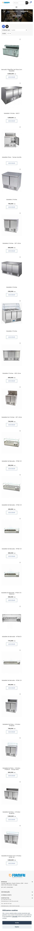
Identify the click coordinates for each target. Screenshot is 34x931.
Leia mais (14, 916)
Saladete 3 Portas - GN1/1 (11, 113)
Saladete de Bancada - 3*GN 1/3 (12, 461)
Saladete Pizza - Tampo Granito (11, 157)
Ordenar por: (6, 30)
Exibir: (4, 33)
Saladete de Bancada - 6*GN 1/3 (12, 548)
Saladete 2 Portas (11, 199)
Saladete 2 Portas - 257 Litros (12, 243)
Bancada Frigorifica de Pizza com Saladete (11, 70)
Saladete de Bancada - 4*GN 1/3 (12, 505)
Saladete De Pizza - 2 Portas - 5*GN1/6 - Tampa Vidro (12, 768)
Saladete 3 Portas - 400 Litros (12, 373)
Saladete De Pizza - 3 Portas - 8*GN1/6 (12, 812)
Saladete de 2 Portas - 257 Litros (12, 417)
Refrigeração (12, 11)
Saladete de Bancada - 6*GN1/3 (11, 636)
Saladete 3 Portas (11, 287)
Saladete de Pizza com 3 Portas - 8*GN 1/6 (11, 856)
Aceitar (17, 922)
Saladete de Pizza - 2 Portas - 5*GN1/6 (12, 724)
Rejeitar (17, 926)
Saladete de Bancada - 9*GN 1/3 (12, 680)
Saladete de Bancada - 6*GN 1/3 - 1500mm (11, 593)
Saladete (24, 11)
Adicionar (11, 77)
